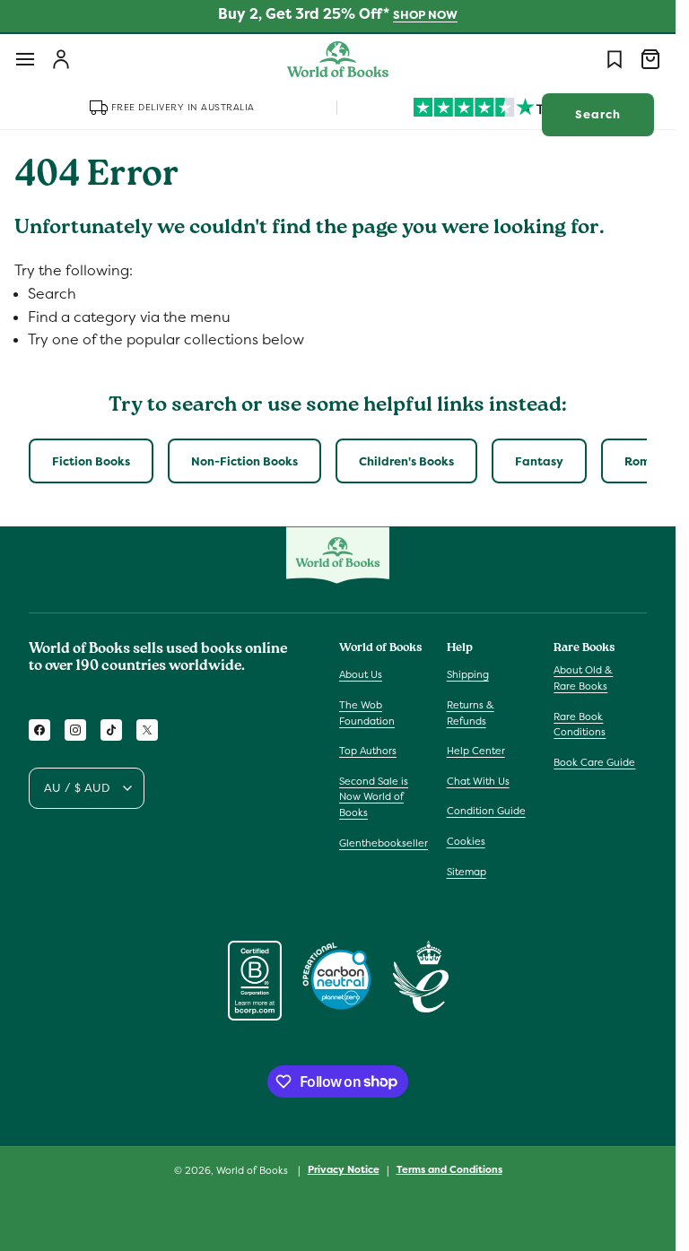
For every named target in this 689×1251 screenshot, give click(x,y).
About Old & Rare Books (583, 678)
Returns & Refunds (470, 712)
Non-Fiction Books (244, 461)
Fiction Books (91, 461)
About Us (360, 674)
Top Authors (368, 750)
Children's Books (406, 461)
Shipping (468, 674)
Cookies (466, 841)
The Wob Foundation (367, 712)
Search (598, 114)
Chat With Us (478, 781)
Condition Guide (486, 810)
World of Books (253, 1170)
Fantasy (539, 461)
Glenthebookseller (383, 843)
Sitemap (466, 871)
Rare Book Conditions (580, 724)
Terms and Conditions (449, 1169)
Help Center (476, 750)
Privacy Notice (343, 1169)
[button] (25, 59)
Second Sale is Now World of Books (373, 797)
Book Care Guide (594, 762)
